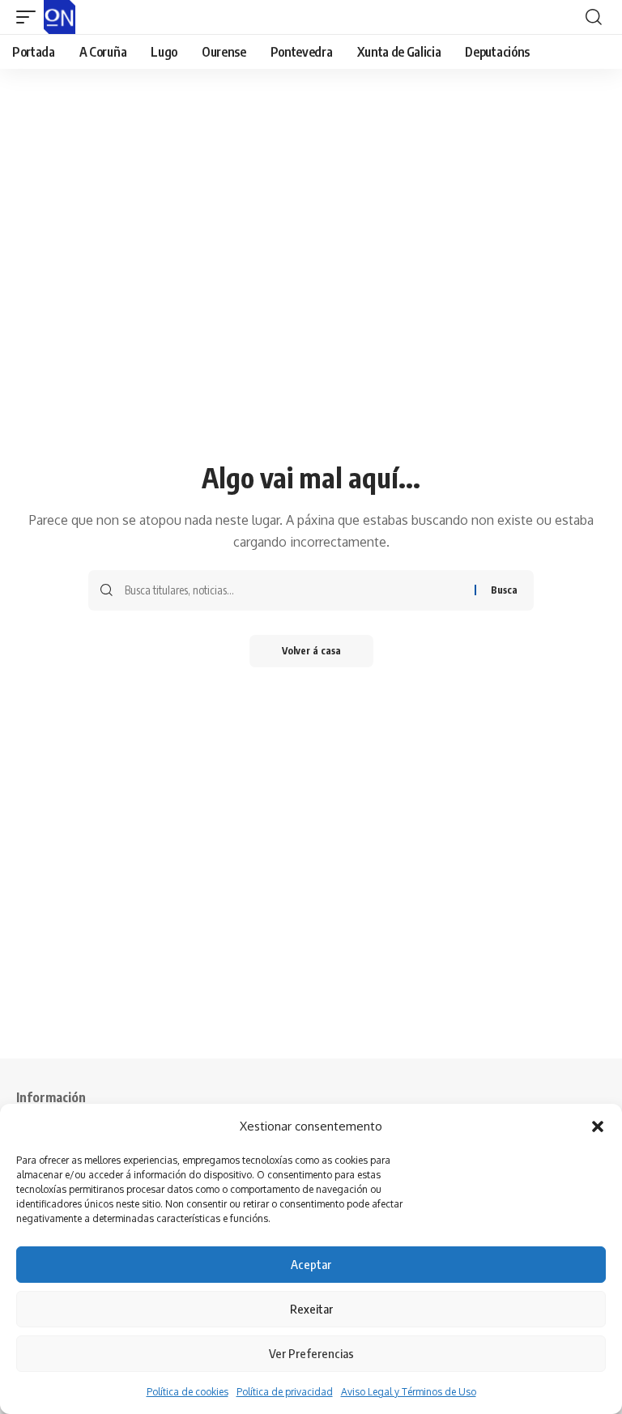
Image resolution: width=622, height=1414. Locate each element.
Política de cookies (187, 1392)
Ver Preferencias (311, 1353)
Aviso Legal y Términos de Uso (408, 1392)
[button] (598, 1126)
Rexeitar (311, 1308)
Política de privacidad (284, 1392)
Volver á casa (311, 651)
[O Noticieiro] (59, 17)
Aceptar (311, 1264)
